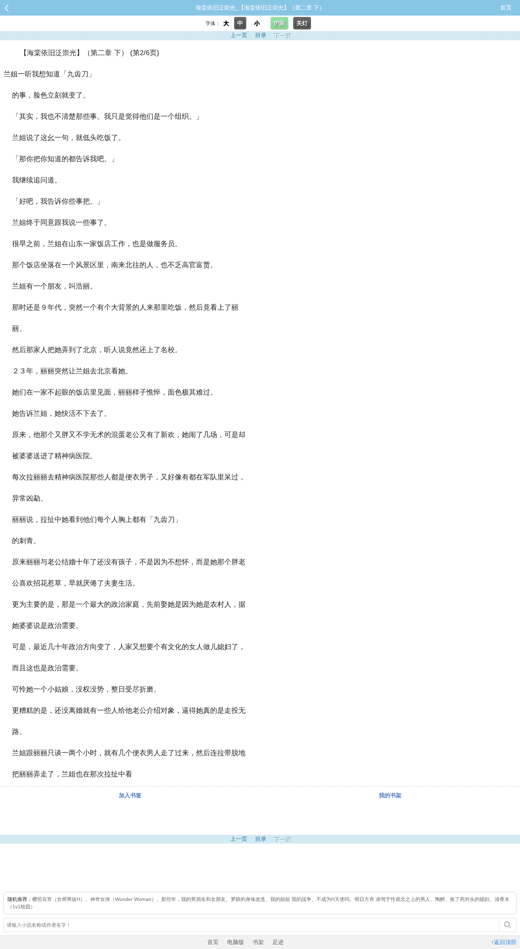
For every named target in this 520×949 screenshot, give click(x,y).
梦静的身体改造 (248, 899)
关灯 (302, 23)
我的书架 (390, 795)
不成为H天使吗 (332, 899)
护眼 (279, 23)
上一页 (238, 35)
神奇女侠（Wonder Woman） (123, 899)
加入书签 (130, 795)
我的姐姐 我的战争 (290, 899)
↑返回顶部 (503, 942)
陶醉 (440, 899)
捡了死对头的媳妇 (470, 899)
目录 (260, 35)
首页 (506, 8)
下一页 (281, 35)
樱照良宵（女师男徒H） (58, 899)
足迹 (278, 942)
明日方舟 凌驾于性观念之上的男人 (392, 899)
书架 (258, 942)
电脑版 (235, 942)
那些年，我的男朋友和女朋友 (193, 899)
